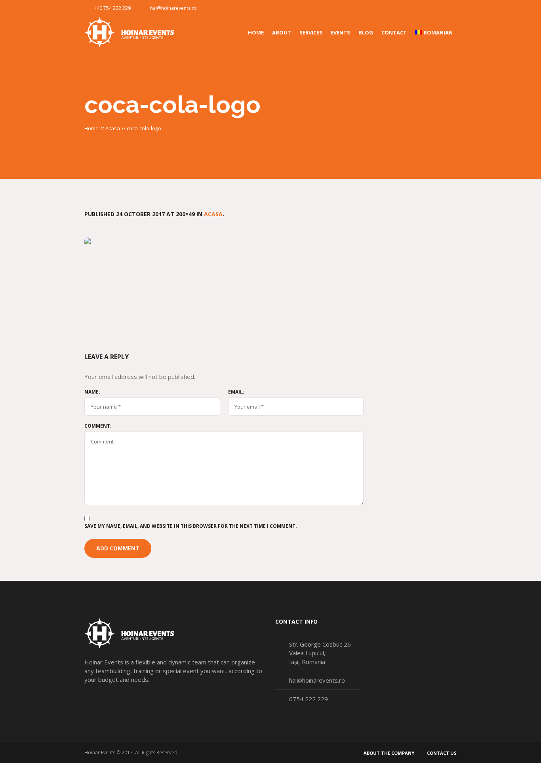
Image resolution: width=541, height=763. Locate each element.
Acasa (112, 128)
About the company (389, 753)
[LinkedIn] (450, 8)
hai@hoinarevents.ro (173, 8)
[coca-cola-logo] (270, 283)
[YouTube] (437, 8)
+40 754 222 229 (112, 8)
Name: (92, 392)
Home (91, 128)
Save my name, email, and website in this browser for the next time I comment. (190, 526)
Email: (236, 392)
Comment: (98, 426)
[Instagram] (424, 8)
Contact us (442, 753)
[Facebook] (411, 8)
